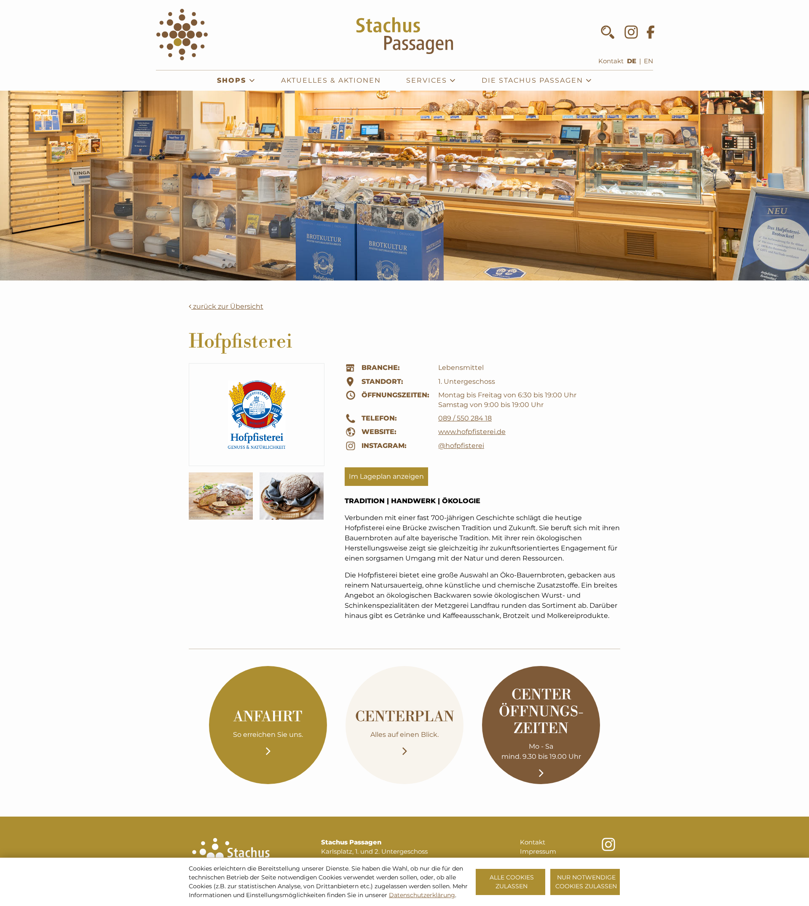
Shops (233, 80)
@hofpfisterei (461, 446)
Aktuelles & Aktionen (331, 80)
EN (648, 61)
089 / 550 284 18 (465, 418)
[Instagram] (631, 32)
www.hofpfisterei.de (472, 432)
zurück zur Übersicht (227, 306)
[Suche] (607, 32)
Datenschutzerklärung (422, 895)
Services (428, 80)
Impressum (538, 851)
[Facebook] (650, 32)
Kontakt (611, 61)
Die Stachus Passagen (534, 80)
